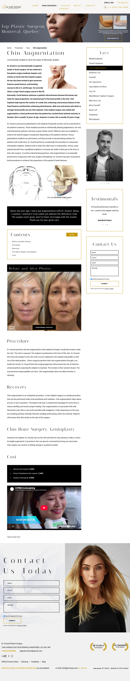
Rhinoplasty (94, 119)
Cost (13, 255)
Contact (91, 6)
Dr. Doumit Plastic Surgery (12, 644)
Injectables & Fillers (98, 87)
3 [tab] (104, 183)
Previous (9, 301)
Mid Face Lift (95, 101)
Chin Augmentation (97, 68)
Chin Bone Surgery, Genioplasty (23, 252)
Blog (44, 662)
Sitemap (24, 662)
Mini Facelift (94, 105)
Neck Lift (93, 110)
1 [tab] (100, 183)
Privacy (107, 288)
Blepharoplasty (96, 59)
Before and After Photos (20, 241)
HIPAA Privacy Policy (10, 662)
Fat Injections (95, 82)
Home (35, 6)
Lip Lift (92, 91)
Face (28, 48)
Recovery (14, 248)
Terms (111, 288)
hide (72, 235)
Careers (64, 9)
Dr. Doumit (82, 668)
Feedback (35, 662)
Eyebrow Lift (94, 73)
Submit (104, 283)
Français (123, 3)
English (109, 3)
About (77, 6)
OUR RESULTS (113, 38)
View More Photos (44, 327)
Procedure (15, 245)
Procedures (49, 6)
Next (79, 301)
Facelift (92, 77)
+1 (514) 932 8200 (118, 7)
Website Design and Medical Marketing (19, 668)
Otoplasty (93, 115)
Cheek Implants (96, 63)
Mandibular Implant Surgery (101, 96)
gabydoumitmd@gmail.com (31, 651)
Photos (65, 6)
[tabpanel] (104, 155)
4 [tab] (106, 183)
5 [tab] (108, 183)
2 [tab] (102, 183)
